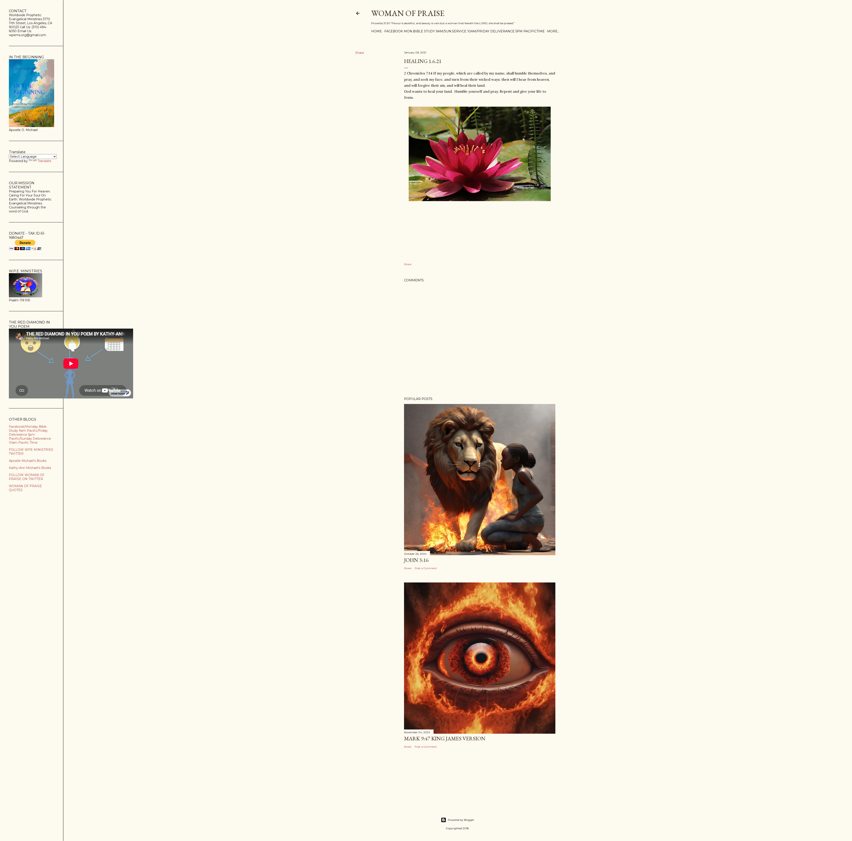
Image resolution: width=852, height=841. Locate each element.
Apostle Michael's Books (27, 461)
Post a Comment (426, 568)
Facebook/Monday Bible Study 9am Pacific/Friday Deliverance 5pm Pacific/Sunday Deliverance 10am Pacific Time (30, 435)
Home (376, 31)
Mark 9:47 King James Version (444, 738)
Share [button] (359, 53)
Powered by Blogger (461, 819)
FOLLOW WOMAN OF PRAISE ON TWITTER (26, 477)
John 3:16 (416, 560)
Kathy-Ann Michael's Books (30, 468)
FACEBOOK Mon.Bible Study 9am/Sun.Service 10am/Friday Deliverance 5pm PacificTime (464, 31)
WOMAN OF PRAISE (407, 13)
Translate (44, 161)
